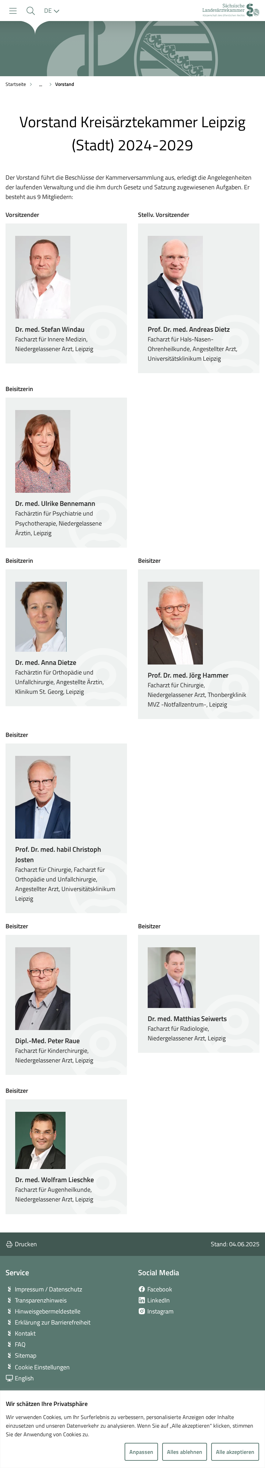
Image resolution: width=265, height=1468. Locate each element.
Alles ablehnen (184, 1452)
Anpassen (141, 1452)
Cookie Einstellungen (42, 1367)
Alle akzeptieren (235, 1452)
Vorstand (64, 84)
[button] (30, 11)
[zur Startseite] (231, 11)
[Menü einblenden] (13, 11)
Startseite (16, 84)
